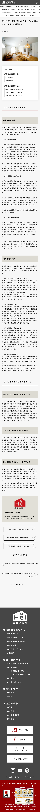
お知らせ (10, 711)
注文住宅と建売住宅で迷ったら (13, 86)
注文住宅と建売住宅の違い (11, 74)
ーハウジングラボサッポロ (19, 674)
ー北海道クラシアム (17, 671)
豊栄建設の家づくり (15, 637)
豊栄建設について (14, 633)
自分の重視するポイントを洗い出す (14, 95)
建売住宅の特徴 (9, 80)
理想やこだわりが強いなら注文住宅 (14, 89)
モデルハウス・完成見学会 (17, 663)
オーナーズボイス (14, 682)
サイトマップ (29, 777)
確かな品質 (11, 645)
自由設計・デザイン (15, 649)
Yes (31, 15)
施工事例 (10, 678)
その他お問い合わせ (20, 759)
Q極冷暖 (10, 653)
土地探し (10, 696)
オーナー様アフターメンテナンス (20, 749)
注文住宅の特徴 (9, 77)
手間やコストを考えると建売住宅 (13, 92)
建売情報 (10, 692)
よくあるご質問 (13, 715)
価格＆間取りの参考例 (16, 641)
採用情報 (10, 719)
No (33, 15)
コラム (10, 707)
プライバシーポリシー (13, 777)
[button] (37, 2)
